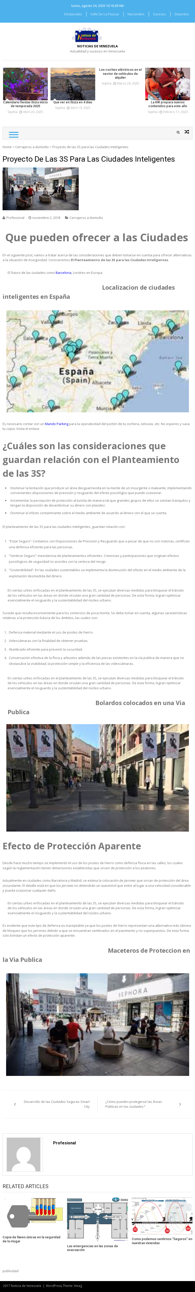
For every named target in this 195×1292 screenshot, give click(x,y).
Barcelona (63, 272)
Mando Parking (56, 424)
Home (7, 147)
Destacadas (73, 14)
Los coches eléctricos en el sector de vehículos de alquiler (120, 73)
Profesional (15, 217)
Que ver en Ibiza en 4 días (72, 102)
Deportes (181, 14)
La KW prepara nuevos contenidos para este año (167, 104)
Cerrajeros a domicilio (32, 147)
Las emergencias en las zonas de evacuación (92, 1248)
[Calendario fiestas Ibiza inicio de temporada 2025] (25, 84)
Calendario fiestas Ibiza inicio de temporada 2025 (25, 104)
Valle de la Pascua (104, 14)
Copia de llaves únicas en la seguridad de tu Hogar (31, 1239)
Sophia (13, 112)
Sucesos (159, 14)
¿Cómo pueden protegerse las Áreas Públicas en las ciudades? (133, 1104)
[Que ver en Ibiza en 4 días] (73, 84)
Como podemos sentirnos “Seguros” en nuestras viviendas (162, 1241)
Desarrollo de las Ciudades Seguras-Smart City (57, 1104)
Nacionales (135, 14)
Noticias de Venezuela (97, 46)
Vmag (78, 1286)
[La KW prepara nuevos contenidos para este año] (167, 84)
